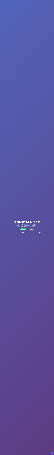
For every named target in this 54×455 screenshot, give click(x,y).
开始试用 (23, 229)
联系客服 (31, 229)
